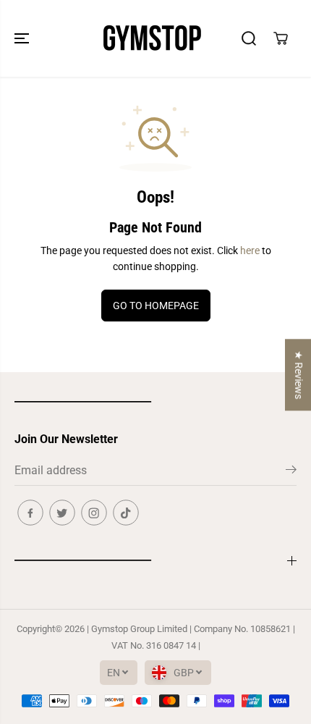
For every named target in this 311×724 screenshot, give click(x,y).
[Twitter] (62, 513)
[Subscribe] (291, 472)
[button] (23, 38)
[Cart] (281, 38)
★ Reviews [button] (298, 374)
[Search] (249, 38)
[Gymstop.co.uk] (152, 38)
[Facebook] (30, 513)
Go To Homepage (156, 305)
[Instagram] (94, 513)
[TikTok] (126, 513)
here (250, 250)
